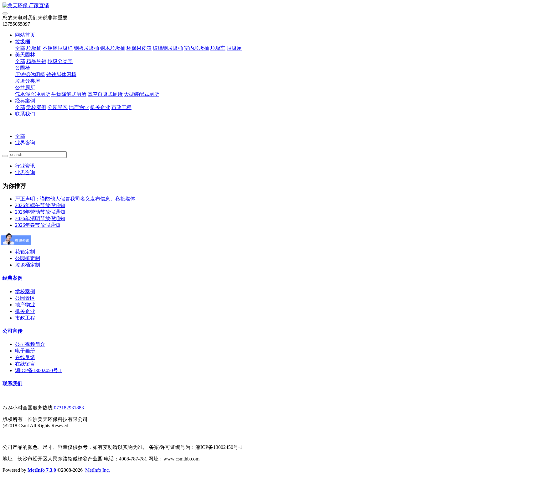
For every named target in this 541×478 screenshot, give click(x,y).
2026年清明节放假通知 (40, 218)
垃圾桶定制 (27, 265)
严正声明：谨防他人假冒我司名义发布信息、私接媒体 (75, 198)
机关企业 (100, 107)
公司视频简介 (30, 344)
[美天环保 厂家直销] (270, 6)
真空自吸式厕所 (105, 94)
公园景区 (58, 107)
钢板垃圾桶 (86, 48)
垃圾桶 (22, 41)
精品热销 (36, 61)
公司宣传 (13, 331)
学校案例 (36, 107)
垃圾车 (217, 48)
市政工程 (121, 107)
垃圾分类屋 (27, 81)
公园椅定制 (27, 258)
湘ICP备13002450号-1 (38, 370)
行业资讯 (25, 166)
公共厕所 (25, 87)
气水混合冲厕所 (32, 94)
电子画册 (25, 350)
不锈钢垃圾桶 (58, 48)
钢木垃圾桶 (112, 48)
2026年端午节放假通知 (40, 205)
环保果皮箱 (139, 48)
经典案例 (25, 100)
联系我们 (25, 114)
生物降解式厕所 (68, 94)
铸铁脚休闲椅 (61, 74)
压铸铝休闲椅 (30, 74)
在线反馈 (25, 357)
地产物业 (79, 107)
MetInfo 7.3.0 (42, 470)
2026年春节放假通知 (37, 225)
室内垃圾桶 (196, 48)
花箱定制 (25, 251)
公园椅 (22, 67)
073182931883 (69, 407)
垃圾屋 (234, 48)
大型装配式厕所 (141, 94)
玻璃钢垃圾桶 (168, 48)
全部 (20, 48)
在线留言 (25, 363)
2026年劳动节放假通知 (40, 212)
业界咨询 (25, 142)
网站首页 (25, 35)
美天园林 (25, 54)
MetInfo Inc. (97, 470)
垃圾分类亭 (60, 61)
